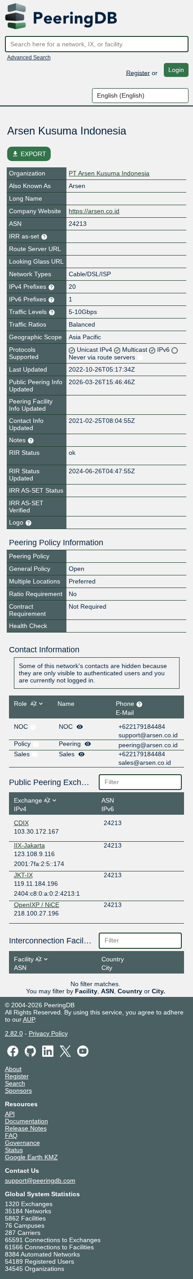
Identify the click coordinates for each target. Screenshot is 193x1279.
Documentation (26, 1121)
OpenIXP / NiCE (36, 904)
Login (176, 69)
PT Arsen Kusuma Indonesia (109, 173)
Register (138, 72)
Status (14, 1149)
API (10, 1113)
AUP (29, 1019)
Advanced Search (29, 57)
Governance (22, 1142)
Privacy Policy (48, 1033)
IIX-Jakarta (29, 845)
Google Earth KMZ (31, 1157)
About (13, 1069)
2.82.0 (14, 1033)
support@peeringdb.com (40, 1180)
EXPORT (29, 153)
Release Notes (26, 1128)
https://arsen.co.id (94, 211)
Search (15, 1083)
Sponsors (18, 1090)
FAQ (11, 1135)
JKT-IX (23, 875)
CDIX (21, 822)
